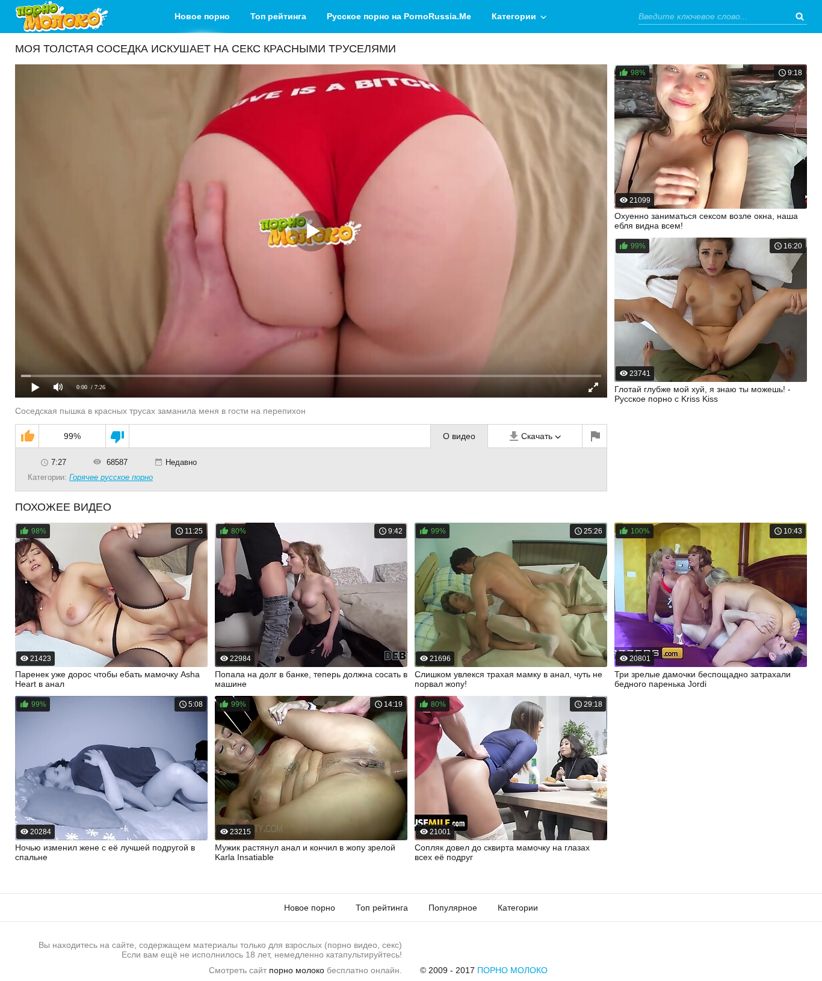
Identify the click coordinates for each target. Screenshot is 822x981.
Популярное (452, 907)
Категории (514, 16)
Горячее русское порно (111, 477)
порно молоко (296, 970)
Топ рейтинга (278, 16)
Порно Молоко (512, 970)
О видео (459, 436)
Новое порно (202, 16)
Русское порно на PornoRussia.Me (399, 16)
